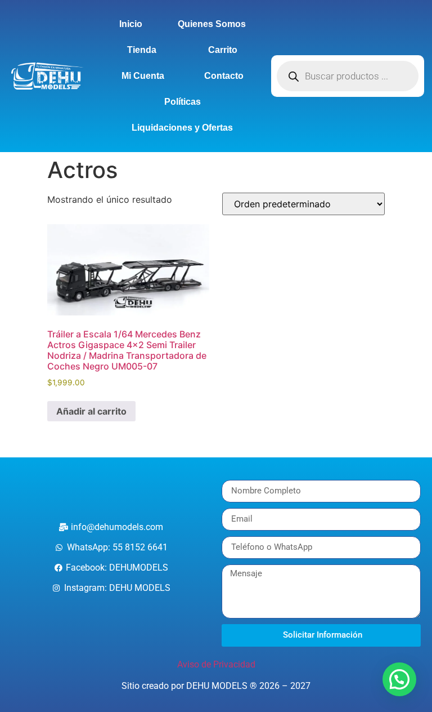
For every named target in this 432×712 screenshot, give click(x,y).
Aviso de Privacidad (216, 664)
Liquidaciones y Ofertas (182, 127)
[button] (399, 679)
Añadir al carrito (91, 411)
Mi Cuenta (143, 76)
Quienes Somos (212, 24)
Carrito (222, 50)
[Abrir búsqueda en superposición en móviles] (347, 76)
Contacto (224, 76)
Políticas (182, 101)
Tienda (141, 50)
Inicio (130, 24)
